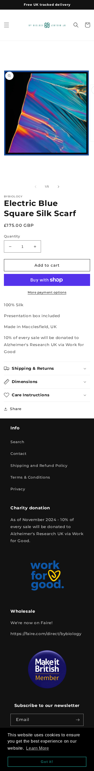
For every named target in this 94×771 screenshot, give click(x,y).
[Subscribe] (77, 720)
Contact (18, 453)
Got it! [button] (47, 762)
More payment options (47, 292)
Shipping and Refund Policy (39, 465)
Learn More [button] (37, 748)
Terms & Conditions (30, 477)
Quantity (12, 236)
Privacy (17, 489)
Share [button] (16, 408)
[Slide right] (58, 186)
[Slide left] (35, 186)
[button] (6, 25)
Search (17, 442)
